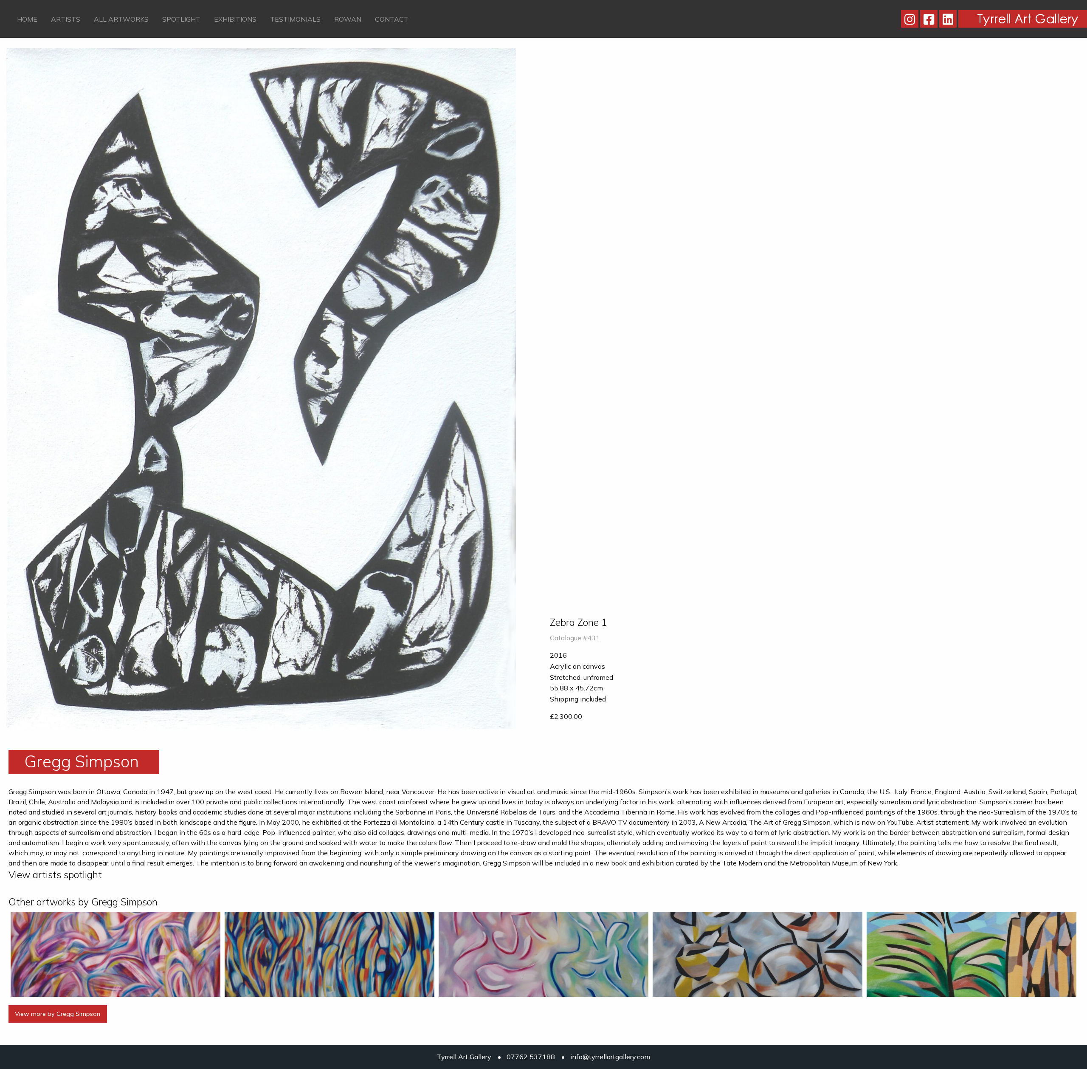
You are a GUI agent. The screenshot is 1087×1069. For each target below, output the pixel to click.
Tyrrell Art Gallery (464, 1056)
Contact (391, 19)
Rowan (347, 19)
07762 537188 (531, 1056)
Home (27, 19)
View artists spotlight (55, 874)
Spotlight (181, 19)
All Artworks (121, 19)
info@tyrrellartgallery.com (610, 1056)
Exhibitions (235, 19)
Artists (65, 19)
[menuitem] (27, 19)
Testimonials (295, 19)
